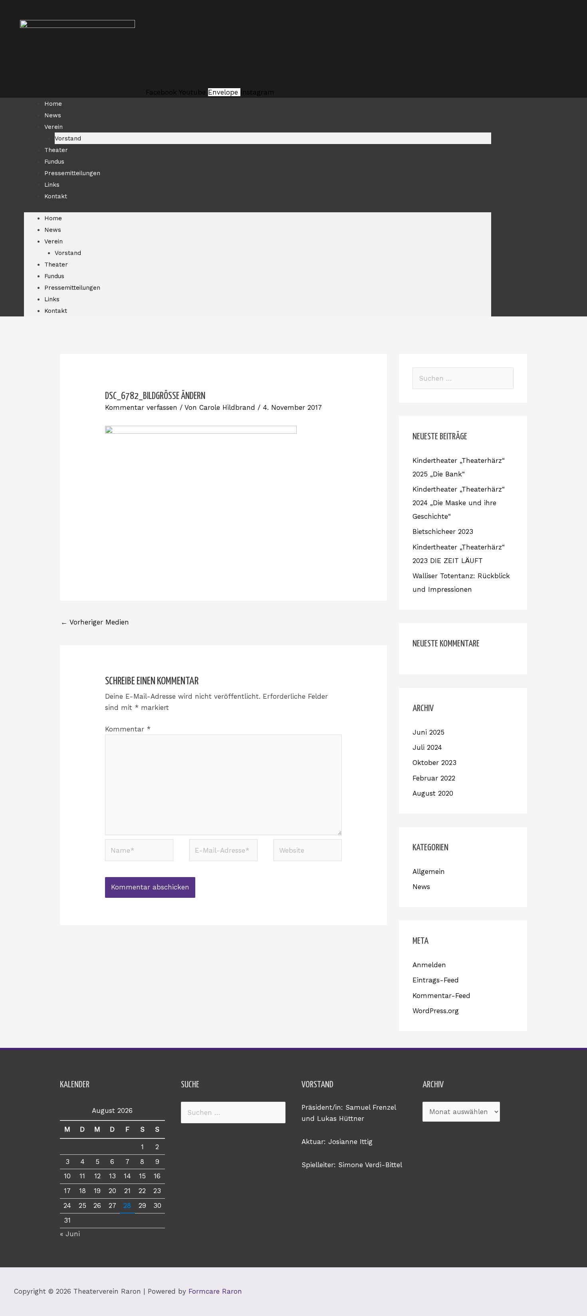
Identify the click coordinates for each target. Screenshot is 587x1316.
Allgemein (428, 871)
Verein (53, 126)
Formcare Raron (215, 1291)
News (52, 115)
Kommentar (128, 729)
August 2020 (432, 793)
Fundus (54, 161)
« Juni (70, 1234)
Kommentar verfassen (141, 407)
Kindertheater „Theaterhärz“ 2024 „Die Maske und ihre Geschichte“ (458, 502)
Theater (56, 150)
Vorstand (68, 138)
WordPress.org (435, 1011)
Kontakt (55, 196)
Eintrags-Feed (435, 980)
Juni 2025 (428, 732)
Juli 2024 (427, 747)
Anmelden (429, 965)
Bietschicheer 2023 (442, 531)
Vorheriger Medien (95, 622)
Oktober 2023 (434, 763)
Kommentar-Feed (441, 996)
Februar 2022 (433, 778)
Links (51, 184)
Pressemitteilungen (72, 173)
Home (53, 103)
